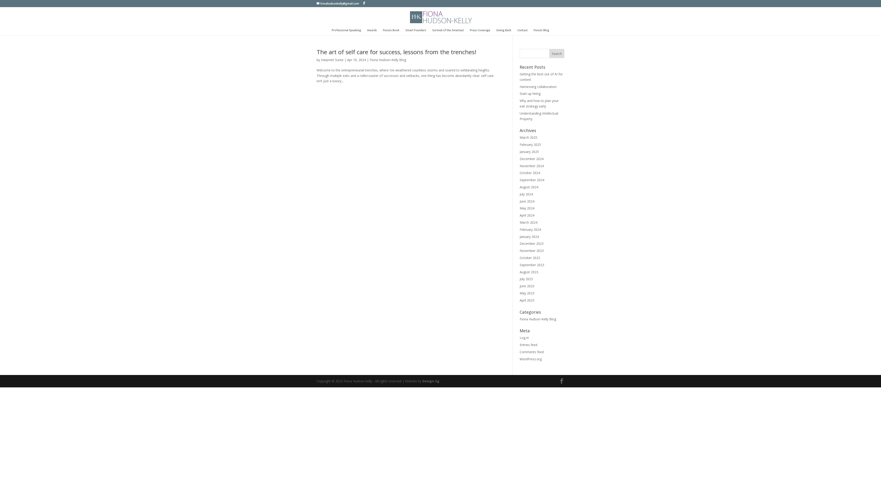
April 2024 (527, 215)
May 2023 (527, 293)
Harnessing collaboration (538, 87)
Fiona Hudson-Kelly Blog (388, 60)
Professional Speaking (346, 30)
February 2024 (530, 229)
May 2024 (527, 208)
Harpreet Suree (332, 60)
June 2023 (527, 286)
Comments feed (532, 352)
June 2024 (527, 201)
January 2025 (529, 151)
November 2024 (532, 166)
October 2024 (530, 173)
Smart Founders (415, 30)
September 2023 (532, 265)
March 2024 (528, 222)
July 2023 (526, 279)
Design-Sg (430, 381)
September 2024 (532, 180)
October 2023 (530, 258)
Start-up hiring (530, 93)
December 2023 (532, 243)
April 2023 (527, 300)
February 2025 (530, 144)
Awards (372, 30)
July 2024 (526, 194)
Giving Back (503, 30)
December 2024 (532, 159)
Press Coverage (480, 30)
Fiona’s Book (391, 30)
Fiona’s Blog (541, 30)
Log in (524, 337)
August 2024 (529, 187)
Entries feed (528, 345)
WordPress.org (531, 359)
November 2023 (532, 250)
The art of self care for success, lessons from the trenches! (396, 52)
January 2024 (529, 236)
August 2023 (529, 272)
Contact (522, 30)
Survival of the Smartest (448, 30)
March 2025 (528, 137)
